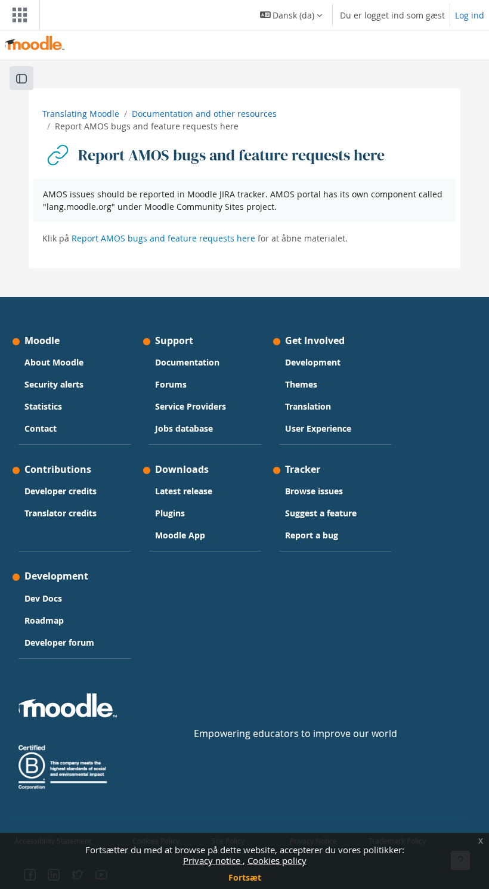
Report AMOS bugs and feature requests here (163, 238)
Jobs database (184, 428)
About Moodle (53, 362)
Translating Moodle (80, 113)
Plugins (170, 513)
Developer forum (59, 642)
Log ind (469, 15)
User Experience (318, 428)
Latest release (183, 491)
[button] (291, 15)
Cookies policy (277, 860)
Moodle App (180, 535)
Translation (308, 406)
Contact (40, 428)
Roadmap (44, 620)
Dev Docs (43, 598)
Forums (171, 384)
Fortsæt (244, 877)
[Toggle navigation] (17, 15)
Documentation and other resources (204, 113)
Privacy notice (213, 860)
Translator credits (60, 513)
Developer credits (60, 491)
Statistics (43, 406)
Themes (301, 384)
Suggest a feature (321, 513)
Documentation (187, 362)
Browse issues (314, 491)
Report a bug (311, 535)
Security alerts (53, 384)
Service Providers (190, 406)
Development (313, 362)
